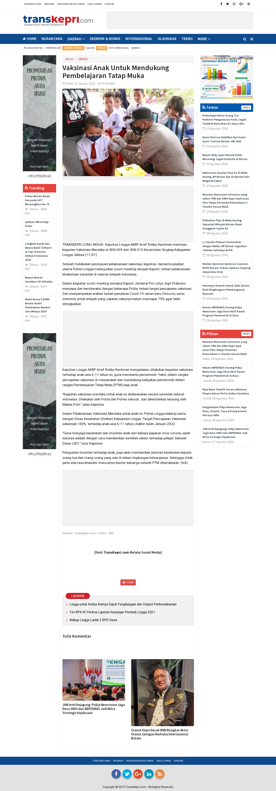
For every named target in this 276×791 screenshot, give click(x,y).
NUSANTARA (52, 39)
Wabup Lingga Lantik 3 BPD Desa (93, 620)
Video (102, 48)
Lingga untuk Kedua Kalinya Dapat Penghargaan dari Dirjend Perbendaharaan (123, 604)
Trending (36, 187)
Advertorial (73, 48)
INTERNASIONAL (139, 39)
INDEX (246, 107)
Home (31, 39)
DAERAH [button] (75, 39)
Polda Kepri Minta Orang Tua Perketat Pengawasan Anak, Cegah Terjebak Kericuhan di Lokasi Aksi (224, 119)
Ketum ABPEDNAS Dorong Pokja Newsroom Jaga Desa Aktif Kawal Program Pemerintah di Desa (223, 311)
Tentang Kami (32, 4)
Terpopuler (53, 48)
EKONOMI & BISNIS (105, 39)
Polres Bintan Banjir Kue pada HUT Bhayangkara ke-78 (37, 200)
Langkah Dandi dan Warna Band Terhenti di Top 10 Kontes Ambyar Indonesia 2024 (38, 252)
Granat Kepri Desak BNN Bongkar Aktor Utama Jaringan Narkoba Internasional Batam (160, 734)
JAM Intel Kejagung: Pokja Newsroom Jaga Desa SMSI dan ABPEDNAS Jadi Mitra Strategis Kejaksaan (93, 709)
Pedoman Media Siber (71, 4)
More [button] (202, 39)
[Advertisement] (179, 20)
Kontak (109, 4)
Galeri (90, 48)
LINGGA (83, 59)
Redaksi (49, 4)
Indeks (135, 48)
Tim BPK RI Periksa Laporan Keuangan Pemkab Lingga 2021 (112, 612)
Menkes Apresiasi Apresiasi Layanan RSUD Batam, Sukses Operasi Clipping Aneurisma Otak (226, 268)
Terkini (211, 107)
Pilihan (211, 333)
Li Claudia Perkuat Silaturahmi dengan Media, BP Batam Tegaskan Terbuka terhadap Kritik (224, 246)
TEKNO (187, 39)
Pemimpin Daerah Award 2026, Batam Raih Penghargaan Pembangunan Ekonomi (226, 289)
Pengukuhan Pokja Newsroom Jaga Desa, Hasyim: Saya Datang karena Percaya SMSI (224, 411)
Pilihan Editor (33, 48)
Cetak (130, 582)
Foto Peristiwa (119, 48)
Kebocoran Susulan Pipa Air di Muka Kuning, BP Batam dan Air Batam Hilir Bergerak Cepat (226, 177)
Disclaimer (94, 4)
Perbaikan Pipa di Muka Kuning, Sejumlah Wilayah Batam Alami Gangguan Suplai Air (222, 224)
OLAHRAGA (167, 39)
